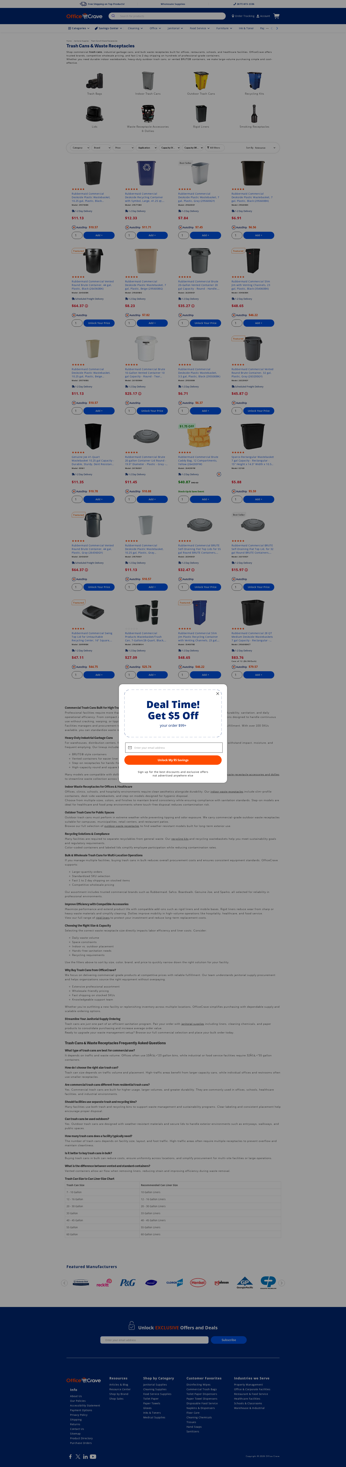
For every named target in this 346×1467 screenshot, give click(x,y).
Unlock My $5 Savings (173, 760)
